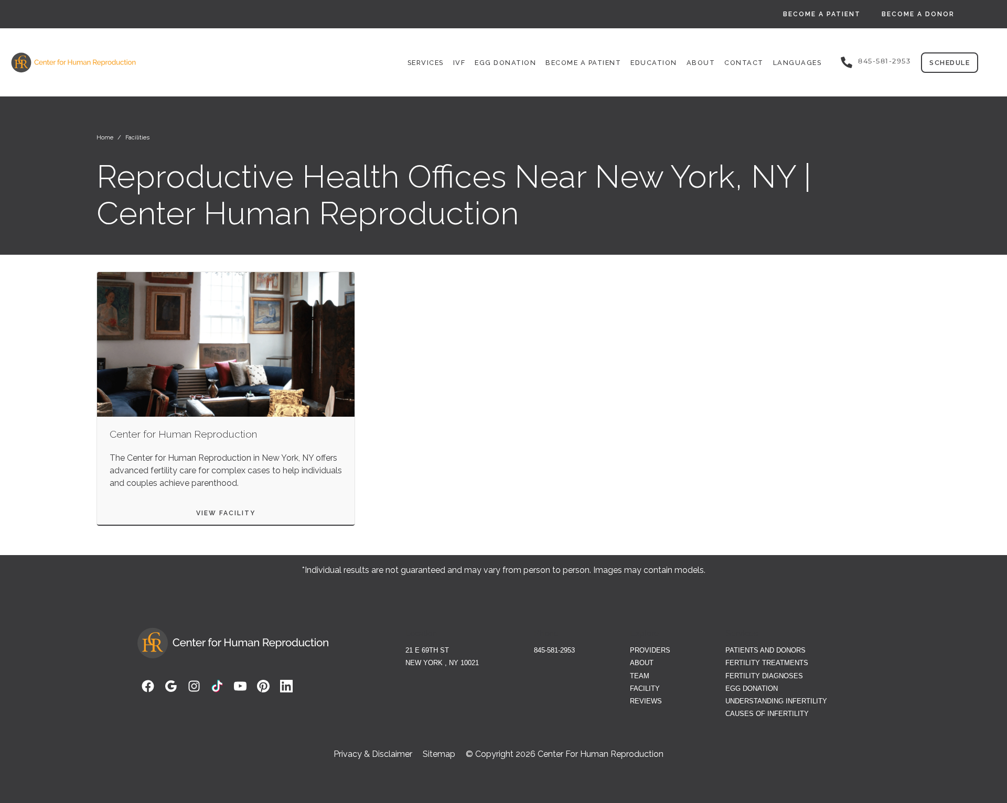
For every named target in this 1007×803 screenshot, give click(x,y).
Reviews (646, 701)
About (701, 63)
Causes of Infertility (767, 714)
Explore (644, 633)
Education (653, 63)
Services (426, 63)
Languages (797, 63)
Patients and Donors (765, 650)
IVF (459, 63)
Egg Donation (505, 63)
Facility (645, 688)
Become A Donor (918, 14)
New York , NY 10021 (442, 663)
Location (421, 633)
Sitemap (439, 754)
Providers (650, 650)
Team (639, 676)
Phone (546, 633)
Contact (744, 63)
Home (105, 137)
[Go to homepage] (140, 62)
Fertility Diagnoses (764, 676)
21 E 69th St (427, 650)
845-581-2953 (884, 61)
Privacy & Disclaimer (373, 754)
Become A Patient (822, 14)
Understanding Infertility (776, 701)
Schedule (949, 63)
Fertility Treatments (766, 663)
